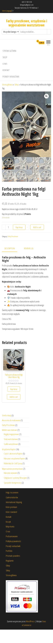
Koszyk (8, 521)
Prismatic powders (13, 555)
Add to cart (37, 227)
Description (10, 248)
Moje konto (10, 526)
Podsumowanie (12, 536)
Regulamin (10, 560)
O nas (5, 63)
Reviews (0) (28, 248)
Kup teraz (19, 227)
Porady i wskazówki (11, 76)
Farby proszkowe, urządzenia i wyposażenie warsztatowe (26, 22)
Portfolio (9, 550)
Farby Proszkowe (13, 236)
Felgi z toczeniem (12, 492)
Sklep (5, 57)
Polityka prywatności (13, 541)
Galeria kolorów (12, 497)
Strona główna (9, 50)
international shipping (14, 502)
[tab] (11, 248)
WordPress (30, 621)
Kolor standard (11, 511)
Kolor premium (11, 507)
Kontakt (6, 70)
